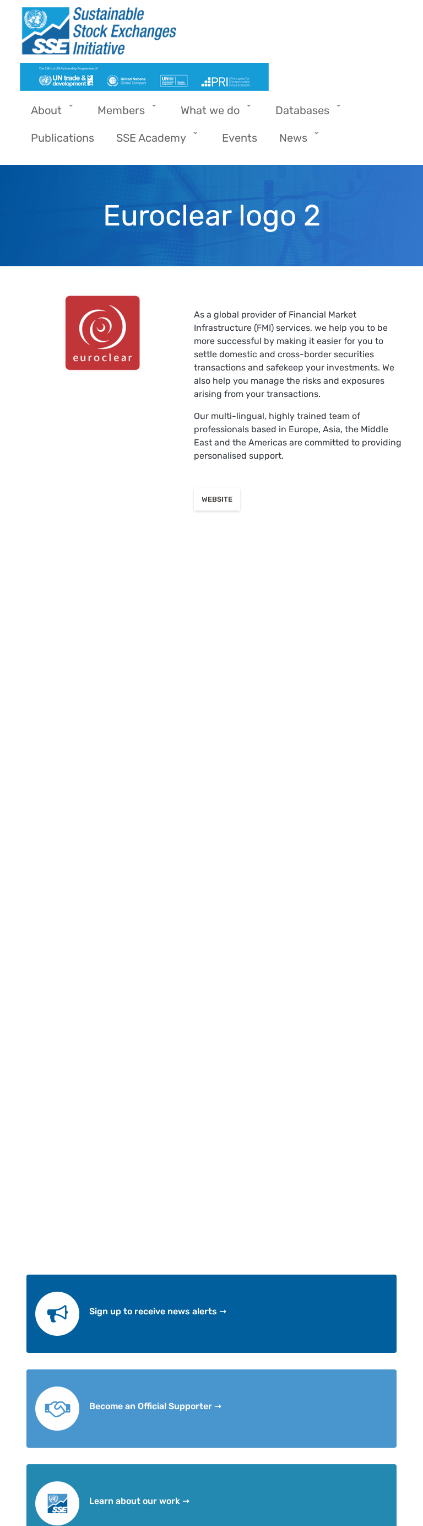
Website (217, 499)
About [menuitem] (41, 114)
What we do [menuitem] (205, 114)
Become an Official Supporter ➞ (155, 1406)
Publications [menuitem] (62, 137)
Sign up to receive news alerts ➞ (157, 1311)
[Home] (207, 30)
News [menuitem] (287, 141)
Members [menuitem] (115, 114)
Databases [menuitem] (296, 114)
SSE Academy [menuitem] (145, 141)
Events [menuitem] (239, 137)
